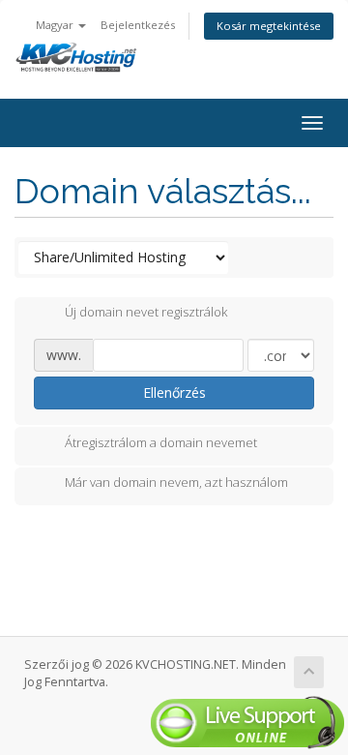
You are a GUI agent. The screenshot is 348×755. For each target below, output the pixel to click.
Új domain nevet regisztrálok (146, 312)
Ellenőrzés (174, 392)
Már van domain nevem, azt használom (176, 483)
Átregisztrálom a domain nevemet (161, 442)
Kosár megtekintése (269, 25)
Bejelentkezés (138, 24)
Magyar (56, 24)
